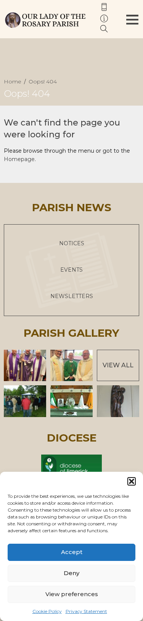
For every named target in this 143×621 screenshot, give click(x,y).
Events (71, 269)
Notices (71, 243)
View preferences (71, 594)
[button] (131, 481)
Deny (71, 573)
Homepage (19, 159)
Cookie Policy (47, 611)
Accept (71, 552)
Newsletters (71, 296)
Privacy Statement (86, 611)
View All (118, 365)
